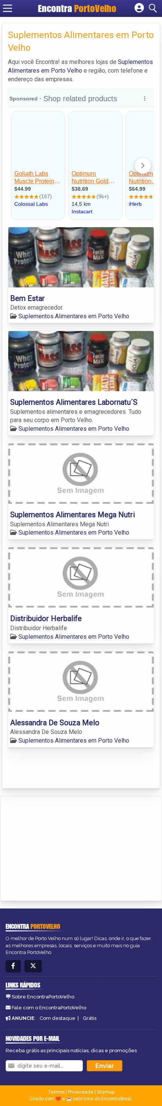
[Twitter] (33, 966)
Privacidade (80, 1092)
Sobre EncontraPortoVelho (43, 997)
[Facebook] (13, 966)
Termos (56, 1092)
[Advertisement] (62, 847)
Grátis (89, 1018)
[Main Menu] (7, 8)
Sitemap (106, 1092)
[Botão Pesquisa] (154, 8)
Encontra (77, 8)
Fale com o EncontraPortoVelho (49, 1007)
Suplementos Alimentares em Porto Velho (73, 316)
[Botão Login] (139, 8)
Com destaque (57, 1018)
